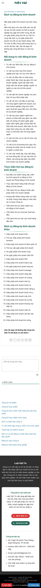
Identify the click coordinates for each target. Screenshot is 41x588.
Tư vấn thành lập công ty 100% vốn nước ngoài (20, 426)
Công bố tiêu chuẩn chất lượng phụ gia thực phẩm (19, 412)
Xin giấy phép (32, 580)
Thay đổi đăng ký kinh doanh (14, 11)
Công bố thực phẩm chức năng (14, 418)
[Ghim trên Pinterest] (26, 340)
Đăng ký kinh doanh (20, 579)
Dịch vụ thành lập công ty (12, 422)
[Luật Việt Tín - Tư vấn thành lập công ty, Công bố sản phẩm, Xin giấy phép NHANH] (20, 2)
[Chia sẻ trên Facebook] (15, 340)
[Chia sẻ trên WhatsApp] (11, 340)
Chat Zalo (35, 585)
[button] (3, 2)
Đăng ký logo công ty (10, 441)
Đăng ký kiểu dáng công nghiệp (14, 445)
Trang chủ (13, 577)
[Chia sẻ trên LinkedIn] (30, 340)
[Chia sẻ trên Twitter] (18, 340)
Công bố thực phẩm (10, 407)
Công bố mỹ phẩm (9, 403)
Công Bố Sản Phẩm (25, 577)
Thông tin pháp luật (21, 582)
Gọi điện (7, 585)
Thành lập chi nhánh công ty (13, 430)
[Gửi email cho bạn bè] (22, 340)
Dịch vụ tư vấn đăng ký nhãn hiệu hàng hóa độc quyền (19, 435)
